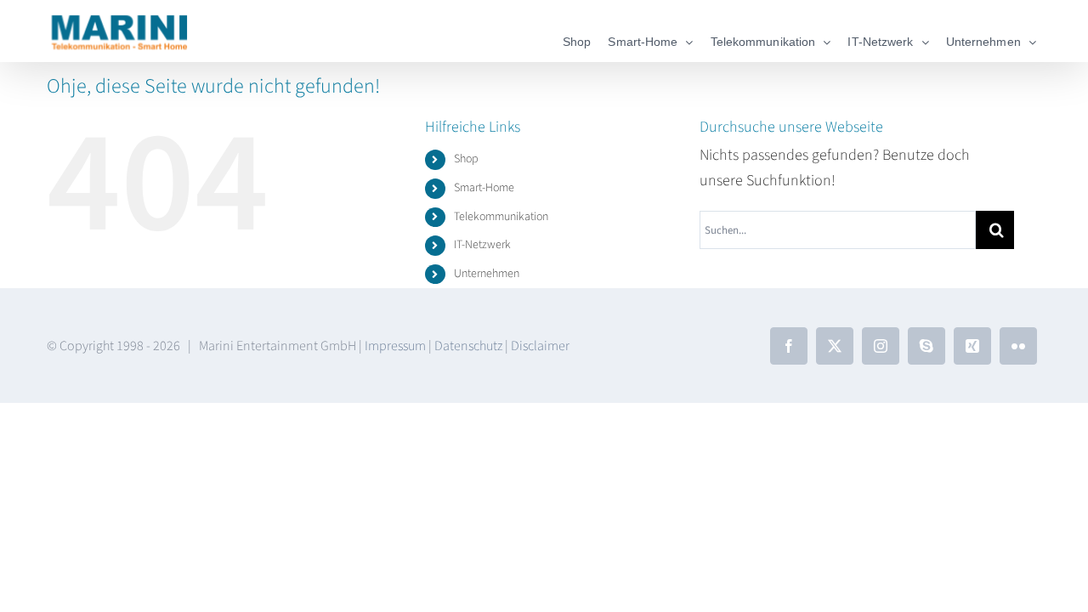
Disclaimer (540, 346)
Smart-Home (484, 187)
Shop (466, 158)
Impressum (395, 346)
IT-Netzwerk (482, 244)
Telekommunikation (501, 216)
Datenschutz (468, 346)
